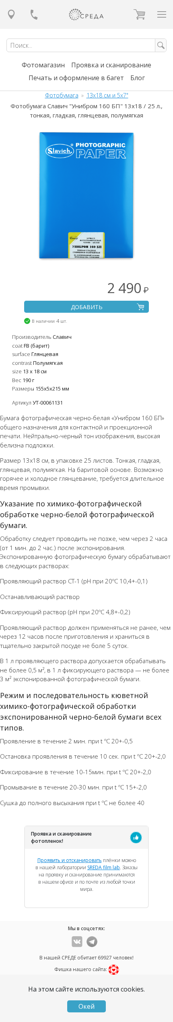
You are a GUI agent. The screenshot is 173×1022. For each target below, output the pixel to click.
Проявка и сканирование (111, 65)
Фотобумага (61, 95)
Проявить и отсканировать (69, 860)
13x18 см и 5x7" (107, 95)
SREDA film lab (103, 867)
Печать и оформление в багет (76, 77)
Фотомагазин (43, 65)
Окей (86, 1006)
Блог (137, 77)
